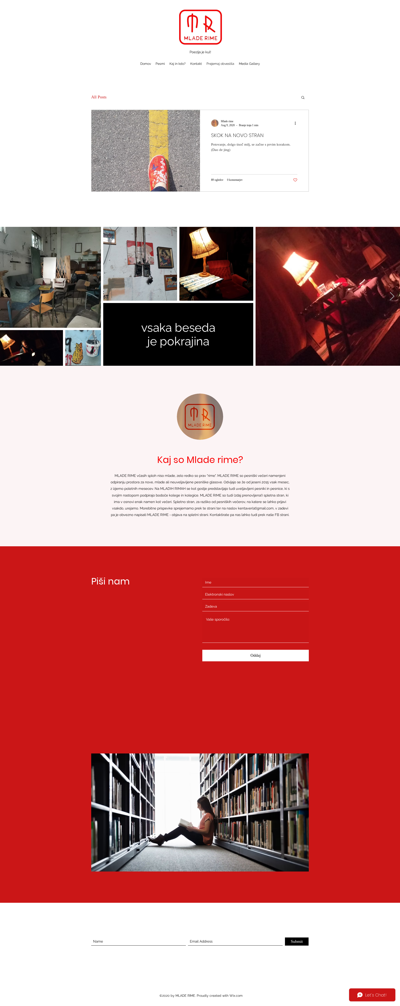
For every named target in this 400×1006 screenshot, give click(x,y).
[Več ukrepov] (297, 123)
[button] (303, 97)
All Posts (98, 97)
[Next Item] (392, 296)
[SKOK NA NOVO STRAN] (145, 150)
